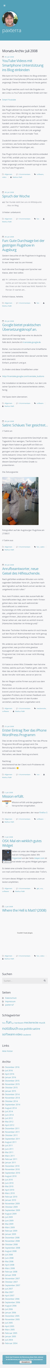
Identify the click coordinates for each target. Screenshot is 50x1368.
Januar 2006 (10, 1312)
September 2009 (12, 1210)
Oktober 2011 (11, 1135)
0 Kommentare (24, 174)
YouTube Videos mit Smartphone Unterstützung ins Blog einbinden (22, 65)
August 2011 (11, 1142)
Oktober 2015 (11, 1087)
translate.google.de (32, 342)
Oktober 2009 (11, 1207)
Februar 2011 (11, 1159)
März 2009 (10, 1227)
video (4, 177)
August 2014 (11, 1108)
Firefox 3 (43, 812)
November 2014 (12, 1097)
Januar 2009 (10, 1234)
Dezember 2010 (12, 1166)
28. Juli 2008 (9, 192)
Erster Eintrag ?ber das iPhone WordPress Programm (24, 732)
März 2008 (10, 1268)
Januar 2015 (10, 1091)
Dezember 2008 (12, 1237)
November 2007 (12, 1278)
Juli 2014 (9, 1111)
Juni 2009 (9, 1220)
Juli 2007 (9, 1288)
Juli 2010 (9, 1179)
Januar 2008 (10, 1275)
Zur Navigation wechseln (4, 5)
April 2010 (9, 1190)
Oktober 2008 (11, 1244)
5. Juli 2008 (9, 792)
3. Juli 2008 (9, 837)
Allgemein (8, 174)
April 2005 (9, 1326)
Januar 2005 (10, 1336)
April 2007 (9, 1295)
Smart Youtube (9, 99)
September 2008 (12, 1247)
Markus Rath (17, 177)
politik (28, 1029)
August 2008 (11, 1251)
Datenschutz (11, 998)
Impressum (10, 1001)
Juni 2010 (9, 1183)
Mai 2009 (9, 1224)
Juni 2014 (9, 1115)
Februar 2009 (11, 1230)
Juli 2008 (9, 1254)
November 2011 (12, 1132)
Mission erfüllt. (13, 796)
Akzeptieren (25, 1362)
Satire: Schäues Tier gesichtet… (25, 425)
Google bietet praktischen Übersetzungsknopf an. (21, 327)
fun (38, 219)
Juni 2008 (9, 1258)
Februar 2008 (11, 1271)
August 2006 (11, 1305)
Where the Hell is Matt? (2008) (24, 910)
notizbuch (10, 1028)
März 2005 (10, 1329)
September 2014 (12, 1104)
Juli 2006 (9, 1309)
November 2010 (12, 1169)
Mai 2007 (9, 1292)
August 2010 (11, 1176)
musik (42, 1022)
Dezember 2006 (12, 1299)
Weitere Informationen (36, 1359)
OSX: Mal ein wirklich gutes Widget (22, 843)
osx (38, 774)
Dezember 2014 (12, 1094)
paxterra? (9, 1004)
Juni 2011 (9, 1149)
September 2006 (12, 1302)
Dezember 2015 (12, 1080)
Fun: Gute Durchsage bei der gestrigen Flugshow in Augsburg (23, 245)
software (40, 174)
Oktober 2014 (11, 1101)
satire (42, 547)
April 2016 (9, 1074)
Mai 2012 (9, 1121)
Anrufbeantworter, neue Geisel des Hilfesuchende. (21, 571)
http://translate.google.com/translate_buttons (23, 376)
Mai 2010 (9, 1186)
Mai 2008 (9, 1261)
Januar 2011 (10, 1162)
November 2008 (12, 1241)
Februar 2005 (11, 1333)
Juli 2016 (9, 1070)
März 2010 (10, 1193)
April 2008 (9, 1265)
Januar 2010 (10, 1200)
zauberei (27, 1034)
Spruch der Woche (16, 196)
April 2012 (9, 1125)
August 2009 (11, 1213)
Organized (16, 858)
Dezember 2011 (12, 1128)
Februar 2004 (11, 1343)
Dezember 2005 (12, 1316)
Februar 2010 (11, 1196)
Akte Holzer (7, 1051)
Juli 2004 (9, 1339)
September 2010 (12, 1173)
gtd (38, 888)
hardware (18, 1022)
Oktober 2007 (11, 1282)
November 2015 (12, 1084)
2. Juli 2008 (9, 906)
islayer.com (39, 858)
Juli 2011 (9, 1145)
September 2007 (12, 1285)
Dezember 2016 (12, 1067)
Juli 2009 (9, 1217)
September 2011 (12, 1138)
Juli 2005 (9, 1322)
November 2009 (12, 1203)
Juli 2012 (9, 1118)
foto (4, 1023)
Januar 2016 (10, 1077)
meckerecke (41, 708)
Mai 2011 (9, 1152)
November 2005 (12, 1319)
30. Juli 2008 (9, 57)
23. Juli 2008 (9, 726)
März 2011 (10, 1155)
